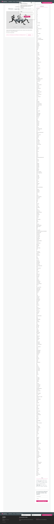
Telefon (21, 11)
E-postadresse (22, 7)
